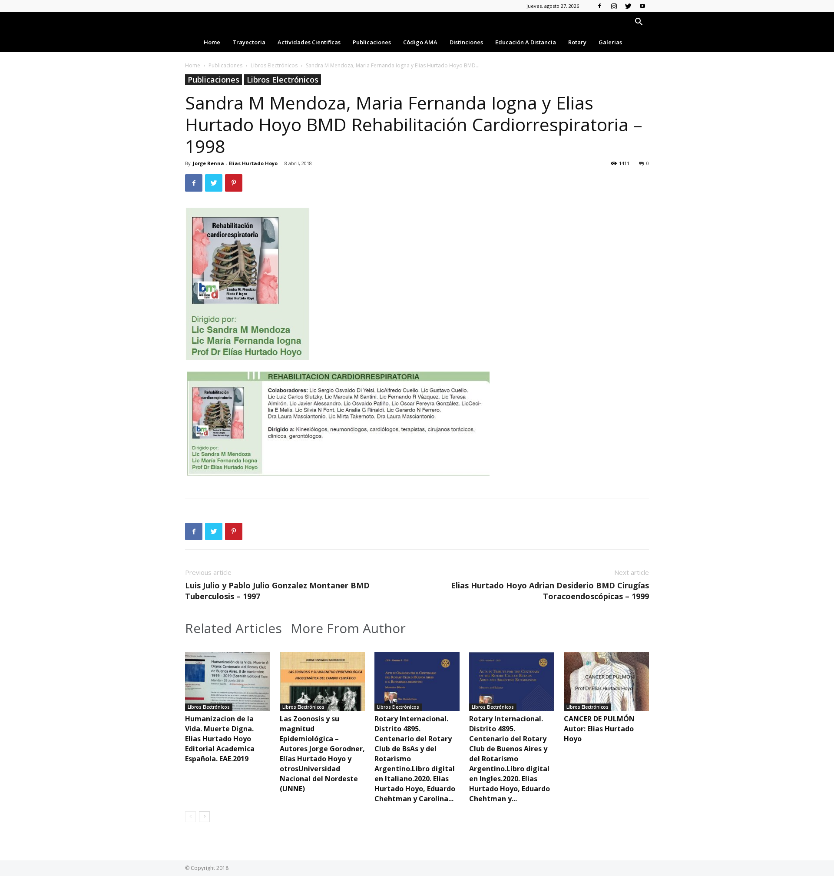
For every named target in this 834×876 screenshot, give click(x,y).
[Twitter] (628, 6)
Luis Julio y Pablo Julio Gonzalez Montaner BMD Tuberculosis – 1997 (277, 590)
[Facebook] (599, 6)
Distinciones (466, 42)
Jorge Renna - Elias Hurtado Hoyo (235, 163)
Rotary (577, 42)
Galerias (610, 42)
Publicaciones (372, 42)
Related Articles (233, 628)
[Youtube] (642, 6)
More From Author (348, 628)
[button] (638, 23)
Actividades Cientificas (309, 42)
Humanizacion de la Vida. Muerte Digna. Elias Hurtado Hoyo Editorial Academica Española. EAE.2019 (220, 738)
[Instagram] (613, 6)
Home (212, 42)
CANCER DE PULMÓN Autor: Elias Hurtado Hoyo (599, 728)
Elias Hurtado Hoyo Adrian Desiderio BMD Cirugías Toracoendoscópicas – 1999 (550, 590)
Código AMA (420, 42)
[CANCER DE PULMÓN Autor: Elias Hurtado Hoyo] (606, 681)
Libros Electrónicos (274, 65)
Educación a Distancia (525, 42)
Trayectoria (248, 42)
